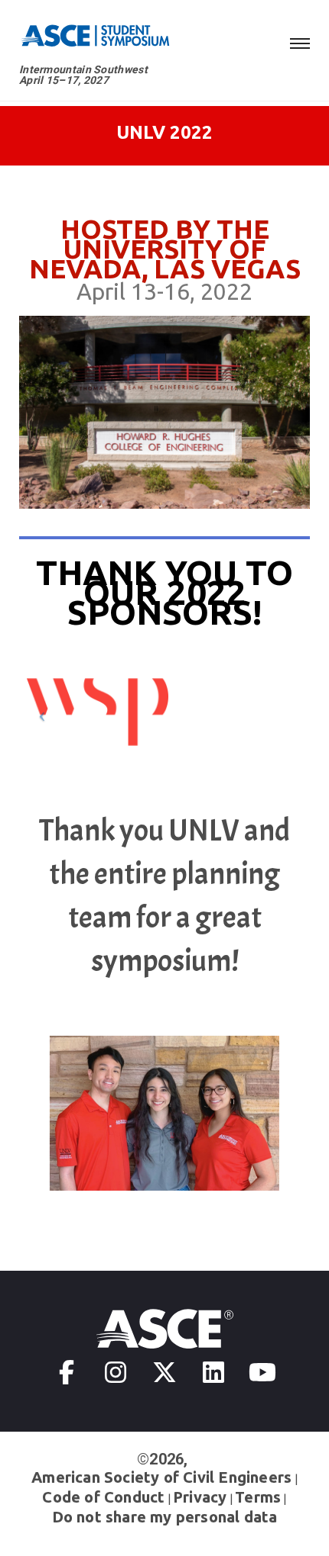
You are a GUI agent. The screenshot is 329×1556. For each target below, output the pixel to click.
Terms (258, 1497)
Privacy (199, 1497)
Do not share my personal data (165, 1516)
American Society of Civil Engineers (161, 1477)
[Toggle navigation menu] (300, 41)
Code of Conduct (103, 1497)
